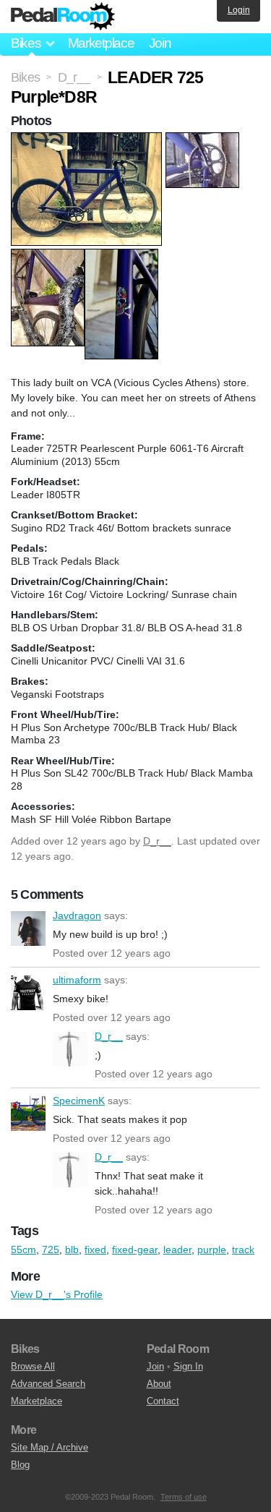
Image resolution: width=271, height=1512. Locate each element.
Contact (163, 1401)
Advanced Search (48, 1383)
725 (50, 1249)
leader (177, 1249)
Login (239, 10)
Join (160, 43)
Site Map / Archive (49, 1447)
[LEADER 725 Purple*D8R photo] (88, 139)
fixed (95, 1249)
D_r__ (157, 841)
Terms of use (183, 1496)
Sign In (188, 1366)
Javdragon (28, 928)
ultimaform (28, 992)
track (243, 1249)
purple (211, 1249)
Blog (20, 1464)
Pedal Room (63, 16)
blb (72, 1249)
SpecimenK (28, 1113)
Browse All (33, 1366)
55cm (23, 1249)
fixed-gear (135, 1249)
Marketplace (101, 43)
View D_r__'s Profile (57, 1294)
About (159, 1383)
